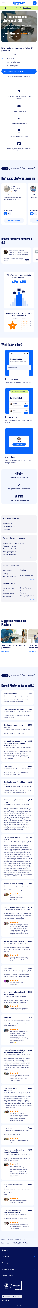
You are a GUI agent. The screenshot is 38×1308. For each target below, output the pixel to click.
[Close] (36, 8)
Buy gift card (27, 8)
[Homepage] (19, 3)
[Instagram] (6, 1300)
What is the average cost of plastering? (13, 646)
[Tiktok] (9, 1300)
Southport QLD (15, 189)
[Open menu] (3, 3)
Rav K (13, 186)
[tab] (4, 168)
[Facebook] (3, 1300)
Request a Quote (14, 220)
